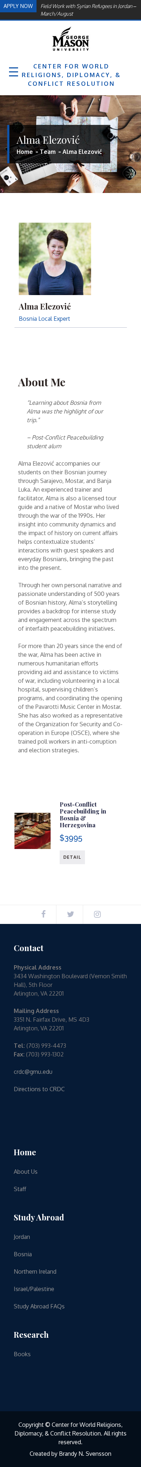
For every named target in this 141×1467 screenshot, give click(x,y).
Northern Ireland (35, 1271)
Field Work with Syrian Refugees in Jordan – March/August (88, 10)
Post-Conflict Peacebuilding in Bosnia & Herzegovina (83, 814)
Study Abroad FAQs (39, 1306)
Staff (20, 1189)
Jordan (22, 1236)
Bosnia (23, 1254)
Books (22, 1354)
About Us (26, 1171)
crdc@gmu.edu (33, 1071)
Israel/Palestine (34, 1288)
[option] (87, 10)
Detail (72, 857)
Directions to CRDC (39, 1089)
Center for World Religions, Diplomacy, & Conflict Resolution (71, 75)
